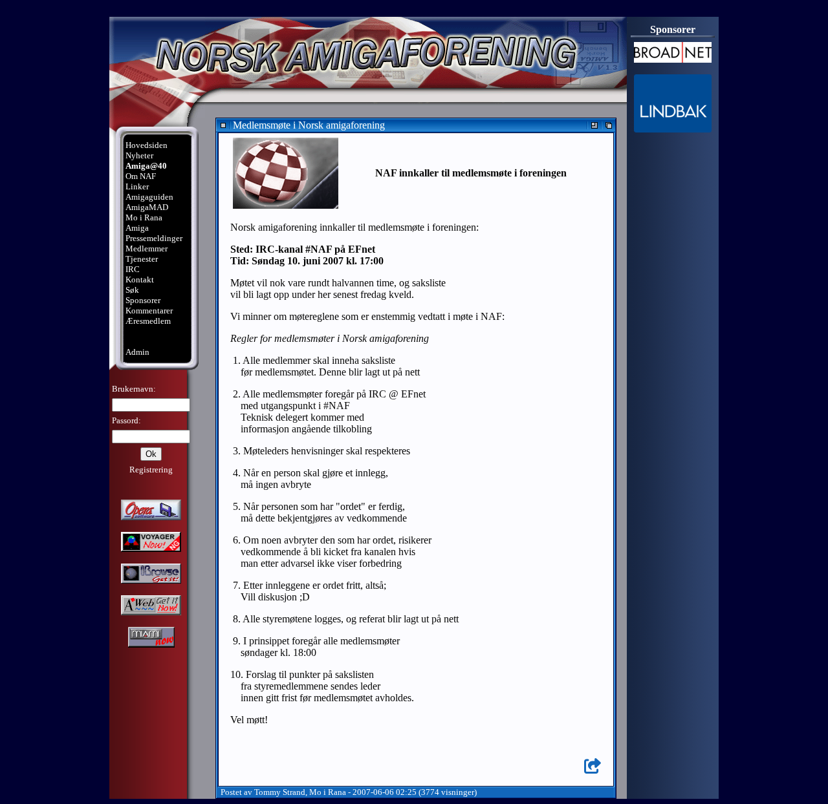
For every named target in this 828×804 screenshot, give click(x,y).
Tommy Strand (279, 792)
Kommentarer (149, 310)
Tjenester (141, 259)
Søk (132, 290)
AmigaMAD (146, 207)
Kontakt (139, 279)
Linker (137, 186)
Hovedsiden (146, 145)
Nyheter (139, 155)
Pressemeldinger (153, 238)
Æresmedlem (148, 321)
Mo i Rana (143, 217)
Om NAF (140, 176)
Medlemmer (146, 248)
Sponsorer (142, 300)
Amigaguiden (149, 197)
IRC (132, 269)
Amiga (137, 228)
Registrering (151, 469)
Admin (137, 352)
